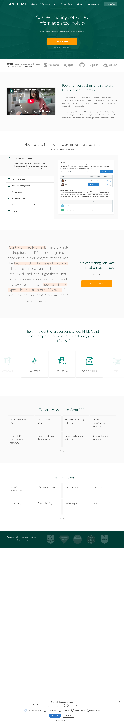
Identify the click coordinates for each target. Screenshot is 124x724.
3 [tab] (56, 384)
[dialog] (62, 711)
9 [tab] (73, 384)
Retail (95, 503)
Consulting (15, 503)
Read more (73, 707)
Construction (71, 487)
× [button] (122, 701)
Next (78, 384)
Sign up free (111, 4)
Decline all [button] (68, 715)
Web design (71, 503)
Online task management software (98, 423)
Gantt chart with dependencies (45, 438)
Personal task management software (16, 439)
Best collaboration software (101, 438)
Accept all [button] (55, 715)
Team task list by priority (45, 421)
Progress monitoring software (74, 421)
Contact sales (91, 4)
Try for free (62, 41)
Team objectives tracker (18, 421)
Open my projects (97, 284)
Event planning (44, 503)
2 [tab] (53, 384)
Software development (16, 489)
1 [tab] (50, 384)
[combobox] (119, 702)
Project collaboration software (75, 438)
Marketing (97, 487)
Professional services (47, 487)
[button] (62, 720)
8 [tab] (70, 384)
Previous (46, 384)
